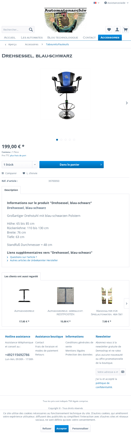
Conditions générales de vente (79, 344)
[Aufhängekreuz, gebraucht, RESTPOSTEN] (65, 296)
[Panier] (125, 29)
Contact (39, 342)
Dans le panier (69, 164)
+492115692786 (17, 355)
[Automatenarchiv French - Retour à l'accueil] (65, 20)
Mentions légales (75, 350)
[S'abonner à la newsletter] (123, 371)
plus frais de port (18, 155)
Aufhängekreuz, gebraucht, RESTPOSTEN (65, 313)
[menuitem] (18, 29)
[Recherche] (30, 29)
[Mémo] (108, 29)
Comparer (11, 173)
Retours (39, 354)
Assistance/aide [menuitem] (116, 2)
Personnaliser (80, 428)
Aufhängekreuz (24, 311)
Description (11, 190)
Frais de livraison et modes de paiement (46, 348)
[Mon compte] (117, 29)
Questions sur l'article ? (23, 257)
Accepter (61, 428)
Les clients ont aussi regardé (21, 276)
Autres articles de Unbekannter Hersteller (33, 260)
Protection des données (79, 354)
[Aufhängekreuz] (24, 296)
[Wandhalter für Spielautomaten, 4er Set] (107, 296)
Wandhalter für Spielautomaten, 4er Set (107, 313)
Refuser (46, 428)
